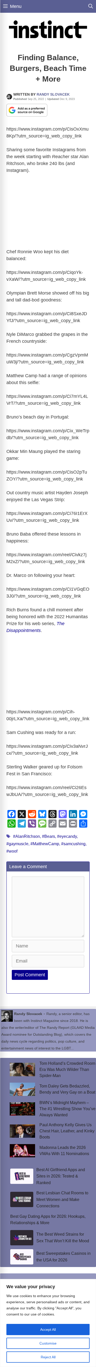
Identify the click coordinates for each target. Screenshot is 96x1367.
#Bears (48, 836)
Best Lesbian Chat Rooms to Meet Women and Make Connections (62, 1199)
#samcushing (73, 844)
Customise (48, 1343)
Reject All (48, 1357)
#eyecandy (67, 836)
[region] (48, 1323)
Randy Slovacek (53, 94)
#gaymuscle (17, 844)
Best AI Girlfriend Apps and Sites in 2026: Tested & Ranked (60, 1176)
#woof (11, 851)
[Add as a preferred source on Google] (26, 109)
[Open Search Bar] (90, 6)
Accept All (48, 1329)
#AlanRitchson (26, 836)
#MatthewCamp (44, 844)
